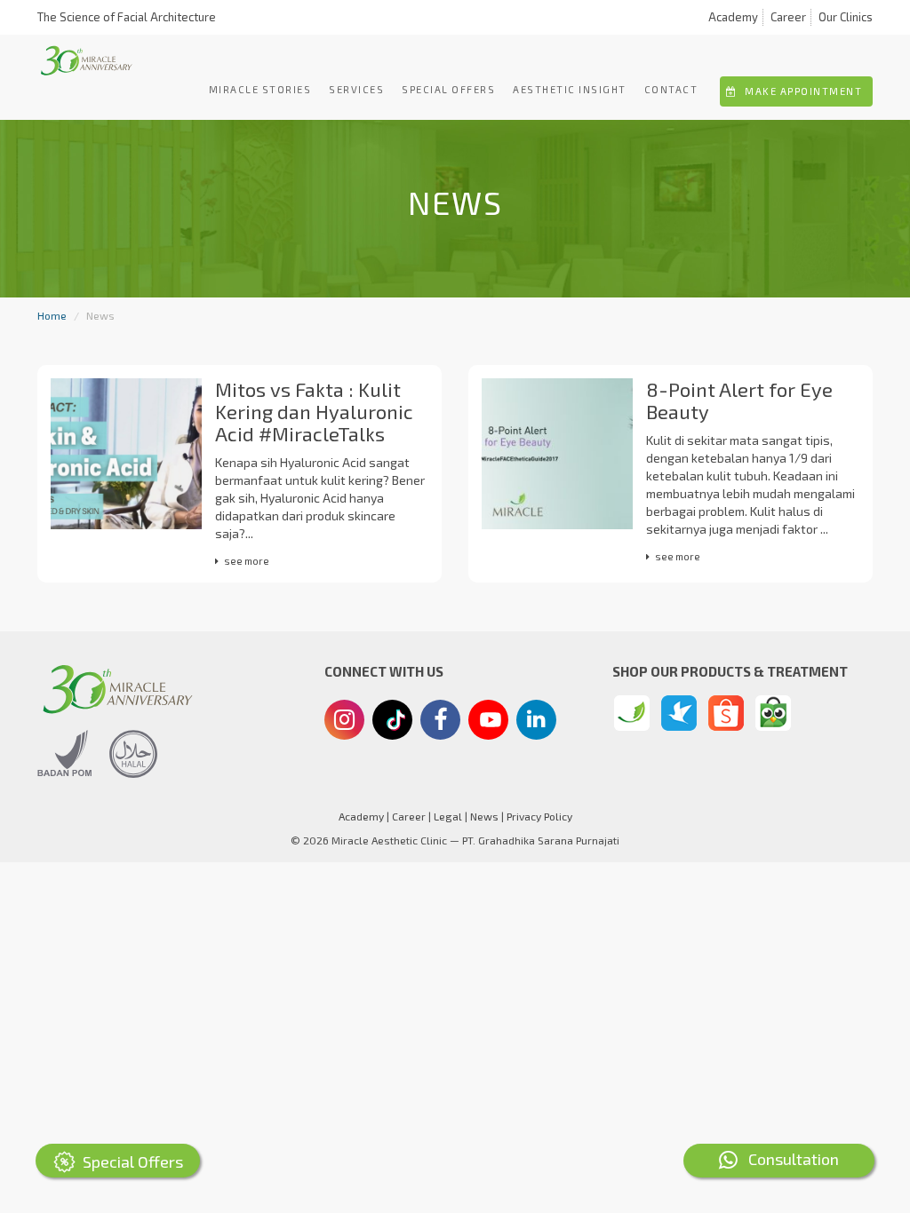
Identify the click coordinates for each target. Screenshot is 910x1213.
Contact (671, 89)
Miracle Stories (260, 89)
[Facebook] (440, 722)
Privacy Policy (539, 816)
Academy (733, 17)
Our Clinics (845, 17)
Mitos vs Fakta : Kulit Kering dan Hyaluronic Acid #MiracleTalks (314, 411)
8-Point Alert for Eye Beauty (739, 400)
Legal (448, 816)
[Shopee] (726, 713)
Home (52, 315)
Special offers (448, 89)
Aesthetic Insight (570, 89)
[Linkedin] (536, 717)
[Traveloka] (679, 713)
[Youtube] (488, 724)
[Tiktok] (393, 726)
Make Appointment (802, 91)
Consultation (788, 1159)
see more (246, 561)
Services (356, 89)
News (484, 816)
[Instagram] (344, 722)
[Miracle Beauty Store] (632, 713)
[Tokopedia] (773, 713)
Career (788, 17)
